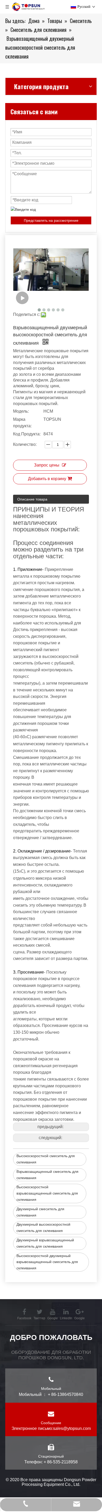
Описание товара (32, 499)
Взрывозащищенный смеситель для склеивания (47, 1174)
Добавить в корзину (47, 478)
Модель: (21, 411)
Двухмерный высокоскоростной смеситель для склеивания (43, 1227)
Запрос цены (46, 465)
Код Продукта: (27, 434)
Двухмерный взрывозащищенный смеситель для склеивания (45, 1243)
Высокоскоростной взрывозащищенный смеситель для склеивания (47, 1193)
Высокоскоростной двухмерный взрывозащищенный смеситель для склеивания (47, 1262)
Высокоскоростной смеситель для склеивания (45, 1159)
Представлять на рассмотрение (51, 220)
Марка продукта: (22, 422)
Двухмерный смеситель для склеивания (40, 1212)
